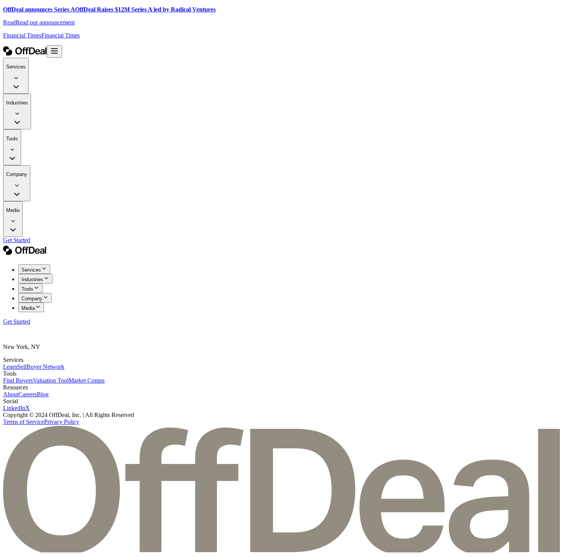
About (10, 394)
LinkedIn (14, 408)
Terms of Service (23, 422)
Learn (10, 366)
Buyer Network (45, 366)
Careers (27, 394)
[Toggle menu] (54, 51)
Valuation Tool (51, 380)
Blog (43, 394)
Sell (21, 366)
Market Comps (87, 380)
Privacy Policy (61, 422)
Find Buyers (18, 380)
